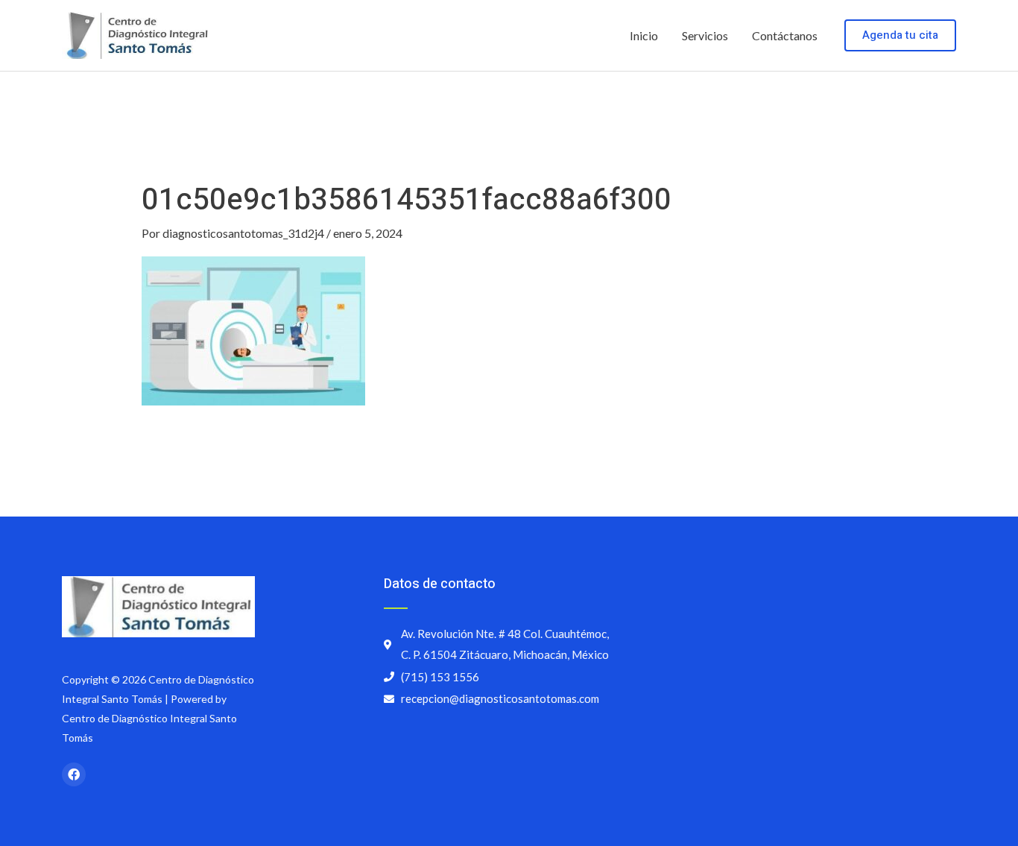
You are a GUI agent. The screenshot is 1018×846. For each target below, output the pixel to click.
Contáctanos (785, 35)
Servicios (705, 35)
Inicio (644, 35)
